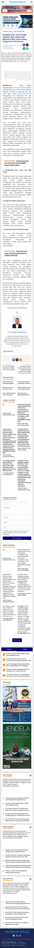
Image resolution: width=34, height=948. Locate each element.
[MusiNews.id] (17, 2)
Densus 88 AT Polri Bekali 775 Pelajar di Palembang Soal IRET (17, 923)
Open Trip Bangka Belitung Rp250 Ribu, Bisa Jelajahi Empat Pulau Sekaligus (18, 664)
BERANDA (21, 942)
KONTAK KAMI (21, 945)
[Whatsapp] (27, 48)
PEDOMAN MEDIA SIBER (8, 945)
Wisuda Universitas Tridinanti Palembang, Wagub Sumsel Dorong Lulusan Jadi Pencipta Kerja (17, 856)
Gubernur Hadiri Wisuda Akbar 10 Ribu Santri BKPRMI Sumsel (17, 654)
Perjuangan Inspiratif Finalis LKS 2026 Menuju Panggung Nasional (16, 918)
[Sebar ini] (24, 44)
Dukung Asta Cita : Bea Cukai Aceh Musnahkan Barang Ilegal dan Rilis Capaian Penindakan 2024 (9, 388)
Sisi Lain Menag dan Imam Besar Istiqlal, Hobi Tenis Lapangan (9, 367)
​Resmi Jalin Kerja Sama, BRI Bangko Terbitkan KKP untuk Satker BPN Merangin (24, 424)
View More (17, 640)
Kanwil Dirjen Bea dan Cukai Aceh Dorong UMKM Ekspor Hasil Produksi (24, 388)
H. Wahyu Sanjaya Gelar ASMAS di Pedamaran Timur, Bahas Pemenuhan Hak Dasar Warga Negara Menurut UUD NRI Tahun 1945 (9, 473)
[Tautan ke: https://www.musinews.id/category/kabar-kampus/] (30, 827)
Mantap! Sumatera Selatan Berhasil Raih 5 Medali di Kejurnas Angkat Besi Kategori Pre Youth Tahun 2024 (24, 369)
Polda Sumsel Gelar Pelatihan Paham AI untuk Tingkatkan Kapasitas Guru (17, 798)
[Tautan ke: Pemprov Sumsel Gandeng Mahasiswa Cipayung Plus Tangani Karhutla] (17, 839)
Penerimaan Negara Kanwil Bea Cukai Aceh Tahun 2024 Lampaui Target (24, 382)
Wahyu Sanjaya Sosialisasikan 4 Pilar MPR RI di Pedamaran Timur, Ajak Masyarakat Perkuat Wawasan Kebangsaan (24, 488)
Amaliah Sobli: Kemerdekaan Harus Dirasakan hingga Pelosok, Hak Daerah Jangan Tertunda (9, 414)
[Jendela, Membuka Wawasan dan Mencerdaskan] (17, 746)
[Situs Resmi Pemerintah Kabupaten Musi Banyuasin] (17, 9)
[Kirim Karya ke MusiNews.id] (17, 308)
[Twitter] (17, 359)
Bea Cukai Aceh (8, 351)
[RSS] (20, 359)
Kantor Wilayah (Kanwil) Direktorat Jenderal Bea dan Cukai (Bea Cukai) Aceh (17, 91)
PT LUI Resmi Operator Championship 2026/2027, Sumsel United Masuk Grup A (18, 675)
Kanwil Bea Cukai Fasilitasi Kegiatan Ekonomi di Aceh (8, 382)
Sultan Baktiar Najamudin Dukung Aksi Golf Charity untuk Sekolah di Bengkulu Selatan (8, 455)
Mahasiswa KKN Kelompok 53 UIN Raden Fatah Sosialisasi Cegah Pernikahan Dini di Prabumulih (18, 861)
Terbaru (24, 649)
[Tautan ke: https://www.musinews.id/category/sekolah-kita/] (30, 879)
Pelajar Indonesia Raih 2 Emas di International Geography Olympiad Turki (18, 659)
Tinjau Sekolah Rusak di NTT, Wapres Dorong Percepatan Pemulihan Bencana (17, 907)
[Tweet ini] (27, 44)
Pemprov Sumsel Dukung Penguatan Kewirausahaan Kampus (16, 871)
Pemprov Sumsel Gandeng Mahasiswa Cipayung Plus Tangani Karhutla (17, 670)
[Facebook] (13, 359)
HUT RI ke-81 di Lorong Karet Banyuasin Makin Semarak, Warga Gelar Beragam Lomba (17, 819)
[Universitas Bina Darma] (17, 704)
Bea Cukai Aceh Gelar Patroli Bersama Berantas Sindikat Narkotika (9, 394)
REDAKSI (14, 943)
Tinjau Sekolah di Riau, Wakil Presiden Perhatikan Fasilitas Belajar (24, 449)
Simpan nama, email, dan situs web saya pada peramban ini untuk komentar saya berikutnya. (15, 532)
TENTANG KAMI (5, 943)
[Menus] (2, 2)
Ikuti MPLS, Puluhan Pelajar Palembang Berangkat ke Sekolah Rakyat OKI (17, 913)
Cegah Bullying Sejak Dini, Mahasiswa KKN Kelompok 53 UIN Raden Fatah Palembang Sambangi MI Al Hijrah (18, 866)
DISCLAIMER (22, 943)
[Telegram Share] (24, 48)
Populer (9, 649)
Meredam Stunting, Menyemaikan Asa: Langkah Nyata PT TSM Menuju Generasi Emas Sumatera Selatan (17, 814)
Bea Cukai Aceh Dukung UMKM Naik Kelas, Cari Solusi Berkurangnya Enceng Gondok (24, 394)
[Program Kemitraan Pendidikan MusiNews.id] (17, 21)
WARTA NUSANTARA (8, 48)
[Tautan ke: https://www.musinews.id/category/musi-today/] (30, 775)
